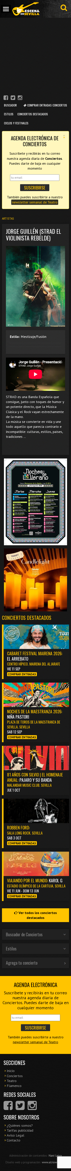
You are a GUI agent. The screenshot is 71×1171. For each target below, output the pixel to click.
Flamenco (14, 1085)
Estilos (8, 114)
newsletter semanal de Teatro (34, 202)
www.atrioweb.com (54, 1162)
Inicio (11, 1070)
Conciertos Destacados (32, 114)
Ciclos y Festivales (16, 123)
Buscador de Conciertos (24, 934)
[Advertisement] (35, 55)
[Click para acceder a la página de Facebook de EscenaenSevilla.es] (6, 98)
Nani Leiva (55, 1155)
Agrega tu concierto (21, 962)
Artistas (8, 218)
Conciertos (15, 1076)
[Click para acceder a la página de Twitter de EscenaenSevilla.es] (13, 98)
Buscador (10, 105)
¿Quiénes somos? (20, 1125)
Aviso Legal (15, 1135)
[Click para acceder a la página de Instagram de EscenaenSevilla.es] (20, 98)
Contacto (13, 1140)
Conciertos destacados (26, 617)
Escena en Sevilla (25, 9)
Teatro (12, 1081)
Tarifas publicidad (20, 1130)
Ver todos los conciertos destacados (37, 915)
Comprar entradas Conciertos (46, 105)
